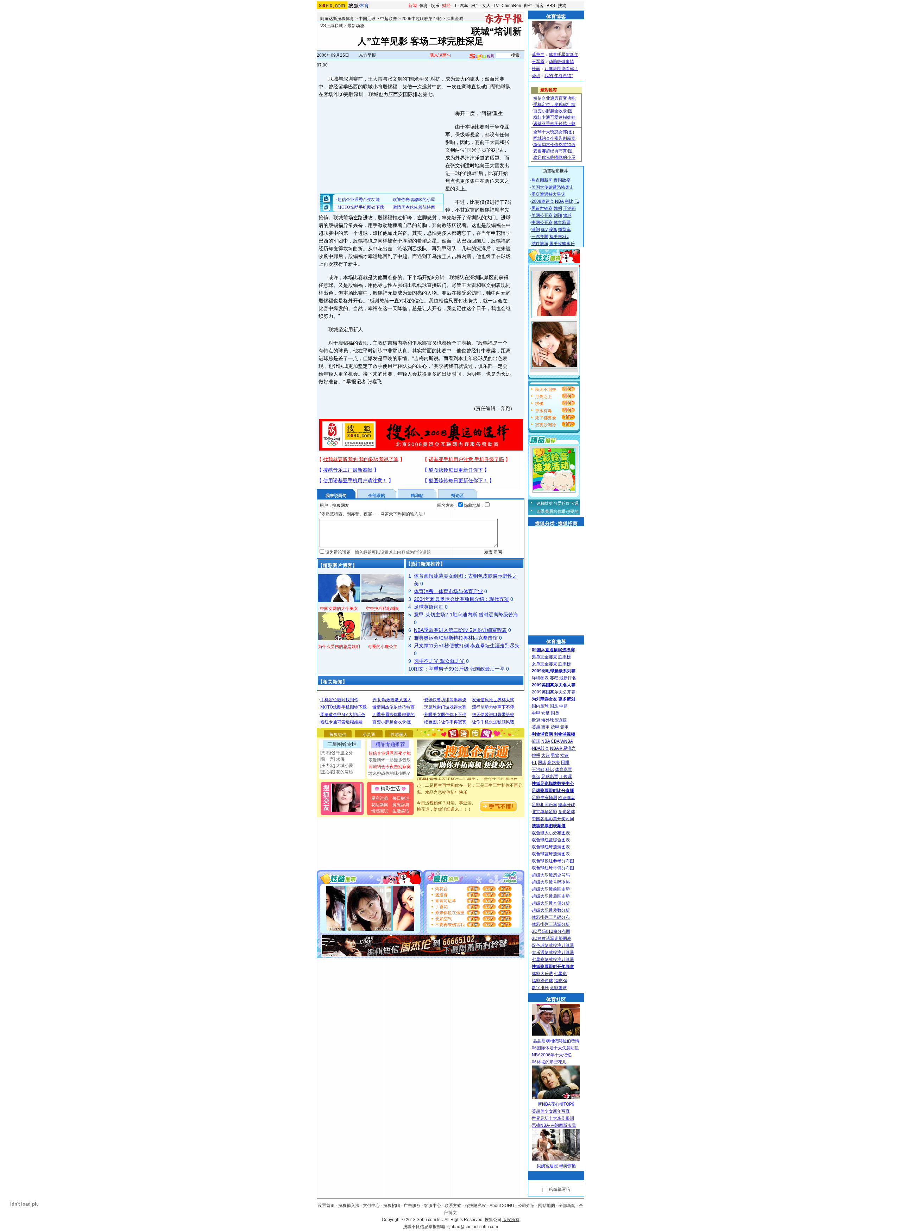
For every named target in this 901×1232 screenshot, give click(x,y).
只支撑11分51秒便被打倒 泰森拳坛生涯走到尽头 (466, 645)
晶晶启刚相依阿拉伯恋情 (556, 1040)
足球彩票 (549, 776)
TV (496, 5)
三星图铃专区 (342, 744)
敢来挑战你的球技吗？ (389, 773)
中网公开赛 (542, 222)
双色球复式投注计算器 (553, 945)
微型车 (564, 229)
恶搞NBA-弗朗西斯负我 (554, 1125)
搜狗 (562, 5)
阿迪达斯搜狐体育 (337, 18)
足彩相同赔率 (544, 804)
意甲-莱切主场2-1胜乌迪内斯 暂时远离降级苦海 (466, 614)
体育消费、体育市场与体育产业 (448, 591)
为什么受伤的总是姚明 (339, 646)
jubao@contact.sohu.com (473, 1226)
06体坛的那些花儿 (549, 1062)
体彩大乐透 (542, 973)
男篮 (555, 755)
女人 (486, 5)
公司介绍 (526, 1205)
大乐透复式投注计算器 (553, 952)
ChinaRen (511, 5)
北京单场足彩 (544, 811)
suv (544, 229)
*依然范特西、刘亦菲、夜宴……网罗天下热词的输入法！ (373, 513)
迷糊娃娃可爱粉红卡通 (557, 503)
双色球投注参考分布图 (553, 861)
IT (455, 5)
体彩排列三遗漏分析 (551, 924)
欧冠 (536, 720)
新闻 (412, 5)
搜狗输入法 (348, 1205)
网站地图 (546, 1205)
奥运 (536, 776)
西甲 (545, 727)
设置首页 (326, 1205)
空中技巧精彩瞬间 (382, 608)
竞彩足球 (566, 811)
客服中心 (432, 1205)
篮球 (567, 215)
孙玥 (536, 75)
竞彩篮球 (558, 987)
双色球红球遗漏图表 (551, 846)
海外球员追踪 (554, 720)
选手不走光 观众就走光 (439, 661)
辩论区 (457, 495)
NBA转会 (540, 748)
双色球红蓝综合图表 (551, 839)
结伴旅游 (539, 243)
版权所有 (511, 1219)
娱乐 (435, 5)
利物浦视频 (564, 734)
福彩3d (560, 980)
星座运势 (379, 798)
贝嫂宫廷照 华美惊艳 (556, 1165)
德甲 (555, 727)
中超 (563, 706)
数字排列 (540, 987)
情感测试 (379, 811)
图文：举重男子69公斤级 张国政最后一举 (459, 669)
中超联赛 (388, 18)
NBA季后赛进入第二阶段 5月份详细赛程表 (460, 630)
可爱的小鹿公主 (382, 646)
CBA (555, 741)
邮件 (528, 5)
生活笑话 (400, 811)
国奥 (555, 713)
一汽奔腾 (539, 236)
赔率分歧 (566, 804)
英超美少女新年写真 (551, 1111)
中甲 (536, 713)
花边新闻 (379, 804)
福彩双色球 (542, 980)
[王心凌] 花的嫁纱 (336, 771)
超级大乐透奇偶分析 (551, 903)
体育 (424, 5)
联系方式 (453, 1205)
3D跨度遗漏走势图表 (551, 938)
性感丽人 (399, 734)
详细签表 (540, 677)
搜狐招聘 (391, 1205)
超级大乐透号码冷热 (551, 882)
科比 (569, 201)
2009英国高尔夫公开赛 (553, 692)
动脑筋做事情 (561, 61)
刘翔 (558, 215)
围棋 (565, 762)
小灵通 (369, 734)
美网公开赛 (542, 215)
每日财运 (400, 798)
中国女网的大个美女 (339, 608)
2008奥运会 (542, 201)
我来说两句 (440, 55)
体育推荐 (556, 642)
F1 (576, 201)
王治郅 (569, 208)
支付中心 (371, 1205)
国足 (554, 706)
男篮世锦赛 (542, 208)
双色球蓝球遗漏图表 (551, 853)
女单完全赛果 (544, 663)
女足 (545, 713)
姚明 (558, 208)
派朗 (535, 229)
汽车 (464, 5)
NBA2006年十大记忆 (552, 1054)
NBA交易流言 (563, 748)
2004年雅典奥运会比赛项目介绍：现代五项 (461, 599)
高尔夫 (553, 762)
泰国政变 (562, 180)
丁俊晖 (565, 776)
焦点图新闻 (542, 180)
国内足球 (540, 706)
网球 (542, 762)
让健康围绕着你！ (561, 68)
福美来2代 (559, 236)
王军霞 (538, 61)
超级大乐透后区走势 (551, 896)
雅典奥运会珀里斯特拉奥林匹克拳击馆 (456, 638)
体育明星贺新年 (563, 54)
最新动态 (355, 25)
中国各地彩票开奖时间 (553, 818)
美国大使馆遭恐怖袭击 (552, 187)
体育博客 (556, 16)
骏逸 (553, 229)
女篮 (564, 755)
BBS (551, 5)
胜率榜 (564, 656)
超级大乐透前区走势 (551, 889)
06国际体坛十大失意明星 (555, 1047)
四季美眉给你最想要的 (557, 511)
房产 (475, 5)
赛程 (554, 677)
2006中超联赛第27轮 (422, 18)
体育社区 (556, 999)
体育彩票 (562, 222)
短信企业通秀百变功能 (389, 753)
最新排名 (567, 677)
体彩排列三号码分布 (551, 917)
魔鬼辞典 (400, 804)
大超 (545, 755)
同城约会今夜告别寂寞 (389, 766)
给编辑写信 (559, 1189)
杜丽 (536, 68)
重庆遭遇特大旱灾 (548, 194)
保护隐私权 (475, 1205)
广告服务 (412, 1205)
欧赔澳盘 (566, 797)
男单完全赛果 (544, 656)
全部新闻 (567, 1205)
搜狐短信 (337, 734)
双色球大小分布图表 (551, 832)
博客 (539, 5)
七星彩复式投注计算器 (553, 959)
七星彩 (560, 973)
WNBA (566, 741)
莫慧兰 (538, 54)
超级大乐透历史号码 (551, 875)
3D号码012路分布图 (551, 931)
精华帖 (417, 495)
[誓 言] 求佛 (332, 759)
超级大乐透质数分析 (551, 910)
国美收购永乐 (562, 243)
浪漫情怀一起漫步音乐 (389, 760)
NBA (559, 201)
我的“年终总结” (558, 75)
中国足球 (367, 18)
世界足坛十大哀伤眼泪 (553, 1118)
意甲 (564, 727)
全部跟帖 (376, 495)
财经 (446, 5)
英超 (536, 727)
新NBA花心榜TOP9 (556, 1104)
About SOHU (502, 1205)
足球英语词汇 (428, 607)
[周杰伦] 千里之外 (336, 752)
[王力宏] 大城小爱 (336, 765)
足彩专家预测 (544, 797)
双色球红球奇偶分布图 (553, 868)
